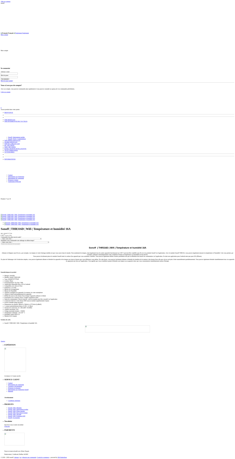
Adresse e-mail (5, 72)
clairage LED (21, 416)
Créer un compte (5, 92)
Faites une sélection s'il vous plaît (10, 244)
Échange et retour (13, 180)
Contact (10, 175)
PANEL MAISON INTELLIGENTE (15, 149)
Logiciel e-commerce (43, 457)
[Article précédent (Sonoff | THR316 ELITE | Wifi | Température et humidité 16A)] (117, 191)
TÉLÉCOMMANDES (11, 150)
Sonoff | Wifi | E (12, 416)
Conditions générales (14, 400)
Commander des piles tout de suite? (11, 237)
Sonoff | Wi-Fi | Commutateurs (17, 139)
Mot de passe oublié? (7, 81)
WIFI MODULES (9, 120)
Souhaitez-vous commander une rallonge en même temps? (17, 240)
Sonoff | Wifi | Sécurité (14, 414)
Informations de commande (16, 178)
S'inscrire (7, 426)
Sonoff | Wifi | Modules (15, 408)
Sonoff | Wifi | (12, 409)
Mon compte (4, 35)
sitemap (16, 457)
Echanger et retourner (14, 388)
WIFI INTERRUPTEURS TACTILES (15, 121)
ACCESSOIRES (9, 152)
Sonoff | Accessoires (14, 418)
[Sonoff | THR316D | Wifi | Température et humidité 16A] (18, 214)
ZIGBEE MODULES (10, 142)
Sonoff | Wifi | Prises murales (16, 411)
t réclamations (18, 386)
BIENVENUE (8, 112)
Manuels (10, 391)
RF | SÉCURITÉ (9, 145)
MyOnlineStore (62, 457)
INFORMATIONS (10, 159)
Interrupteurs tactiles (22, 409)
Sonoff (26, 389)
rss (20, 457)
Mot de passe (4, 75)
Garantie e (11, 386)
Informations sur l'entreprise (16, 176)
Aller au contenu (5, 1)
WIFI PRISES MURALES (12, 140)
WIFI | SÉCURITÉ (10, 147)
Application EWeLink (14, 181)
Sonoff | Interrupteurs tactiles (16, 137)
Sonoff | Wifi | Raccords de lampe (18, 413)
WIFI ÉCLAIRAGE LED (12, 144)
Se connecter (5, 79)
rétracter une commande (29, 457)
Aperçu (3, 341)
